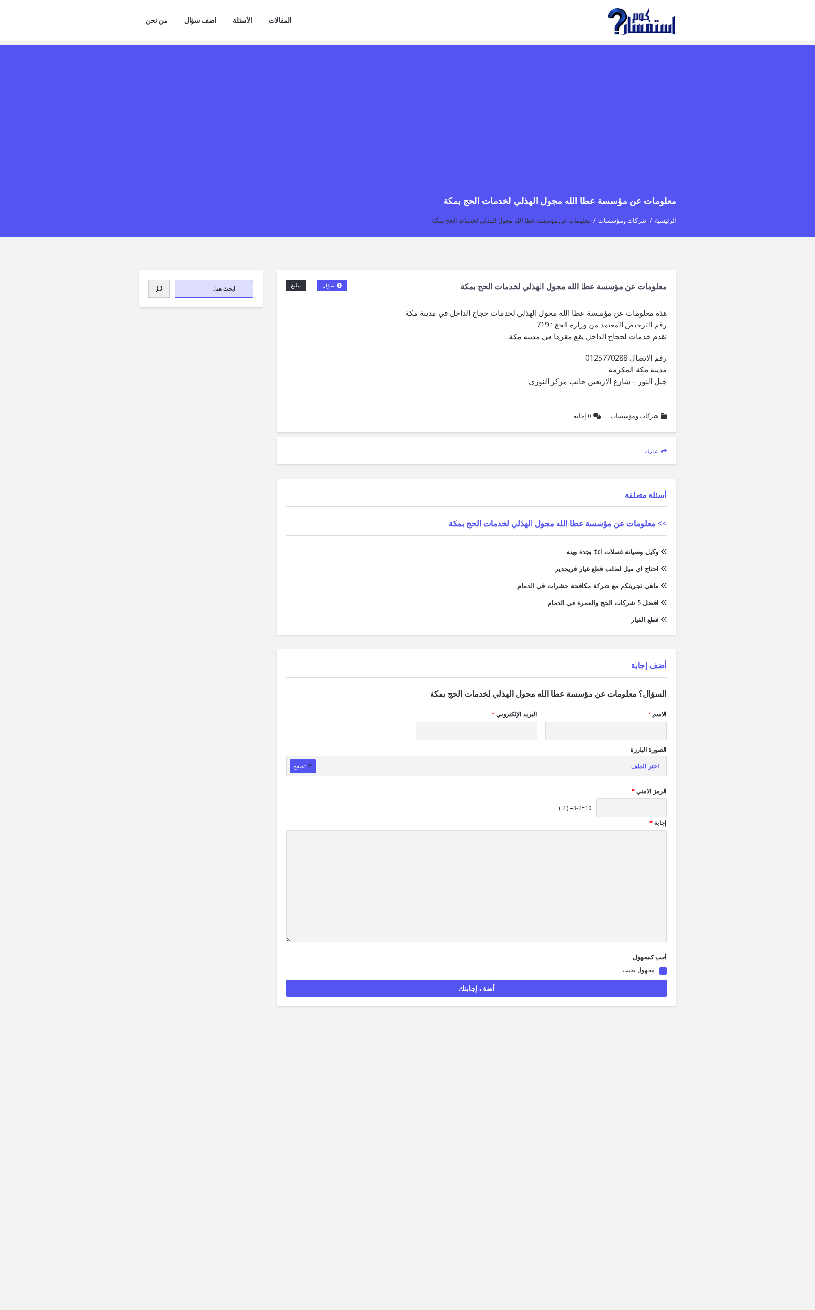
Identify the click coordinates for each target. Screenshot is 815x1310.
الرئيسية (665, 220)
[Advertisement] (407, 111)
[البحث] (159, 289)
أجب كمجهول (650, 957)
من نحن (157, 20)
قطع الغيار (645, 619)
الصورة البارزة (649, 749)
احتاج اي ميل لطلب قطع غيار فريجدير (607, 568)
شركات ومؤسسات (622, 220)
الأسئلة (242, 20)
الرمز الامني (649, 791)
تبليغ (296, 285)
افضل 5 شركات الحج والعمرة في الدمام (603, 602)
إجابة (582, 415)
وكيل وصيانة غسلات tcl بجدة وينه (612, 551)
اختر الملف (645, 766)
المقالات (280, 20)
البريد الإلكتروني (514, 714)
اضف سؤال (200, 20)
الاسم (657, 714)
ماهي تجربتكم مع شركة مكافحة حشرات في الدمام (588, 585)
